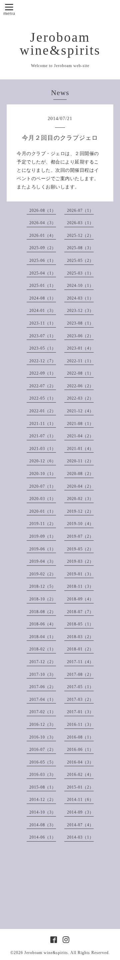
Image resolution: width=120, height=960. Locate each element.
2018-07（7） (80, 611)
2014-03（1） (80, 837)
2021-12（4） (80, 411)
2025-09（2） (42, 248)
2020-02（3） (80, 498)
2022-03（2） (80, 398)
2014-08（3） (42, 825)
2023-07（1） (42, 336)
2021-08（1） (80, 423)
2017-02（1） (42, 711)
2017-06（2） (42, 686)
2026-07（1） (80, 210)
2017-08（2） (80, 674)
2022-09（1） (42, 373)
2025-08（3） (80, 248)
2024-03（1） (80, 298)
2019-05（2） (80, 549)
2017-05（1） (80, 686)
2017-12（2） (42, 661)
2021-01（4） (80, 448)
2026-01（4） (42, 235)
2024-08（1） (42, 298)
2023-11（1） (42, 323)
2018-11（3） (80, 586)
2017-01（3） (80, 711)
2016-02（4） (80, 774)
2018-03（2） (80, 636)
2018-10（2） (42, 599)
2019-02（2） (42, 574)
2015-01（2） (80, 787)
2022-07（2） (42, 386)
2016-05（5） (42, 762)
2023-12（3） (80, 310)
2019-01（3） (80, 574)
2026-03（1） (80, 222)
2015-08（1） (42, 787)
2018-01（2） (80, 649)
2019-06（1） (42, 549)
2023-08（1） (80, 323)
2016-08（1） (80, 737)
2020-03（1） (42, 498)
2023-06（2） (80, 336)
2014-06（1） (42, 837)
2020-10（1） (42, 473)
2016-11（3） (80, 724)
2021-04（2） (80, 436)
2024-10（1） (80, 285)
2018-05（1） (80, 624)
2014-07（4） (80, 825)
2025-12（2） (80, 235)
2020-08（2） (80, 473)
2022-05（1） (42, 398)
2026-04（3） (42, 222)
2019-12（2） (80, 511)
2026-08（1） (42, 210)
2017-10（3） (42, 674)
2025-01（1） (42, 285)
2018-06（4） (42, 624)
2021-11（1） (42, 423)
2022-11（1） (80, 361)
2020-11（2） (80, 461)
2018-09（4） (80, 599)
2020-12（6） (42, 461)
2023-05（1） (42, 348)
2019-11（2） (42, 523)
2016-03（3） (42, 774)
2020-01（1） (42, 511)
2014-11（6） (80, 799)
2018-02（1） (42, 649)
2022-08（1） (80, 373)
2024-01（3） (42, 310)
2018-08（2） (42, 611)
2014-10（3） (42, 812)
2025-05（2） (80, 260)
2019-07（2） (80, 536)
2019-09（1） (42, 536)
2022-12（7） (42, 361)
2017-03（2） (80, 699)
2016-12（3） (42, 724)
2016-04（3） (80, 762)
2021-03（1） (42, 448)
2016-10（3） (42, 737)
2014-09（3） (80, 812)
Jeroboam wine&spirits (60, 44)
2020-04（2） (80, 486)
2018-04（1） (42, 636)
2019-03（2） (80, 561)
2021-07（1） (42, 436)
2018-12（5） (42, 586)
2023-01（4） (80, 348)
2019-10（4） (80, 523)
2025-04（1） (42, 273)
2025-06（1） (42, 260)
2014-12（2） (42, 799)
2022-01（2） (42, 411)
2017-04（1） (42, 699)
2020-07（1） (42, 486)
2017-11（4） (80, 661)
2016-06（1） (80, 749)
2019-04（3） (42, 561)
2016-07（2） (42, 749)
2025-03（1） (80, 273)
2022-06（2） (80, 386)
